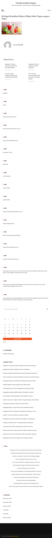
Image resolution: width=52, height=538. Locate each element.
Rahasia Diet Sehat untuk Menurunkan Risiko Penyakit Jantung (19, 430)
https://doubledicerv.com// (19, 298)
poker (4, 105)
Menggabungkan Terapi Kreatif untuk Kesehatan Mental (18, 407)
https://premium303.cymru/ (10, 247)
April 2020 (5, 514)
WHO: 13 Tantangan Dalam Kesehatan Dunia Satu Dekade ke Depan (26, 486)
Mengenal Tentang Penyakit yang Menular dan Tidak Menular (11, 65)
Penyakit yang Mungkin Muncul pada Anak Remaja (26, 477)
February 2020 (7, 517)
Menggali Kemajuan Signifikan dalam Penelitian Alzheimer (18, 392)
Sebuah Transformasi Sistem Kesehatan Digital (15, 415)
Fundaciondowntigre (26, 2)
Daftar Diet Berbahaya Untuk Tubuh (26, 468)
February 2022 (7, 506)
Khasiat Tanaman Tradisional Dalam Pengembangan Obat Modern (21, 400)
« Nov (4, 342)
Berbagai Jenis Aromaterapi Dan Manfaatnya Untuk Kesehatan (26, 450)
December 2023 (7, 502)
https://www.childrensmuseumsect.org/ (36, 271)
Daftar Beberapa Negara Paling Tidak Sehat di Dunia (26, 465)
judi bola (5, 93)
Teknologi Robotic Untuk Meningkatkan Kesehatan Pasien (18, 388)
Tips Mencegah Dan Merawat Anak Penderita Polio (26, 483)
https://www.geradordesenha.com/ (12, 211)
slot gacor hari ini (7, 152)
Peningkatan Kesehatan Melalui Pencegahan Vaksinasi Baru (19, 419)
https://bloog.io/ (19, 284)
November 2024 (7, 498)
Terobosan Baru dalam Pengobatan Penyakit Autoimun (18, 426)
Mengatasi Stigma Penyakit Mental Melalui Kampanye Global (19, 381)
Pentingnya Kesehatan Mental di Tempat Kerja (15, 403)
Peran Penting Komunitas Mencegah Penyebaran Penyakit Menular (21, 377)
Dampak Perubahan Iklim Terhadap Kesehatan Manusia (18, 422)
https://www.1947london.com (11, 259)
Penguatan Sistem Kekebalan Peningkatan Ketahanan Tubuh (19, 411)
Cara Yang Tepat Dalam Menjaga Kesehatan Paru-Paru (26, 462)
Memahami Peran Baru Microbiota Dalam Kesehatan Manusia (19, 434)
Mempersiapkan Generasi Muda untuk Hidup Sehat (16, 384)
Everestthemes (14, 536)
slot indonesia (6, 176)
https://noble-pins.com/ (9, 117)
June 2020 (5, 510)
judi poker (5, 164)
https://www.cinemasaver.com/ (11, 129)
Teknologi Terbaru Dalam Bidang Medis (26, 480)
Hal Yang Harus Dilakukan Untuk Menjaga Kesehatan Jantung (26, 471)
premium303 (6, 188)
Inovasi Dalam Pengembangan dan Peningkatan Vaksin (18, 396)
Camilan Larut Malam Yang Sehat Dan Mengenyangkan (26, 456)
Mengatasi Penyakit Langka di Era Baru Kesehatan (33, 65)
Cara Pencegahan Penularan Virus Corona (26, 459)
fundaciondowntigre (8, 353)
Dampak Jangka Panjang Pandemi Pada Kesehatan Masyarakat (11, 75)
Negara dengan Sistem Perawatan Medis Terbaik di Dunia (26, 474)
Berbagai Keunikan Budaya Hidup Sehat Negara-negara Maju (26, 453)
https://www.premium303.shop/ (11, 235)
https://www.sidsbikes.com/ (10, 140)
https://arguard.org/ (8, 223)
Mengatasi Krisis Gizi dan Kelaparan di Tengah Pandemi (18, 438)
